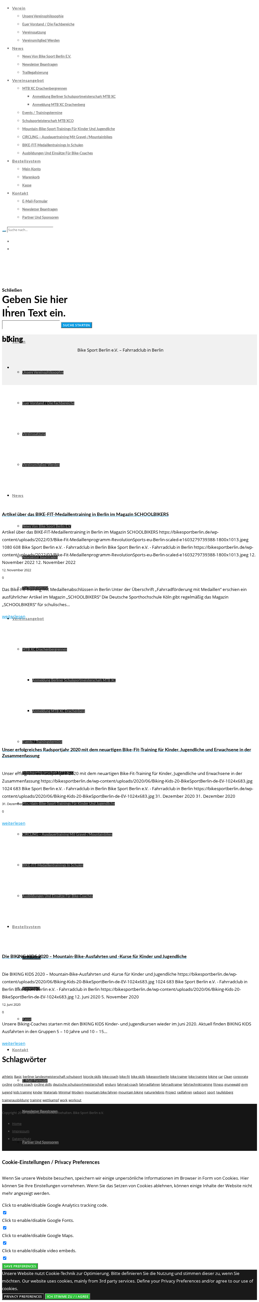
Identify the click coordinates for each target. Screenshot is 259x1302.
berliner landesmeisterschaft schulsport (52, 1076)
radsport (199, 1092)
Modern (78, 1092)
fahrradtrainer (171, 1084)
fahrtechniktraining (197, 1084)
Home (16, 1123)
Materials (50, 1092)
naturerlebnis (154, 1092)
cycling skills (43, 1084)
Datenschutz (21, 1138)
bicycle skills (92, 1076)
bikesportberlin (157, 1076)
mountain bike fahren (101, 1092)
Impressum (20, 1131)
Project (170, 1092)
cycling (7, 1084)
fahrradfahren (149, 1084)
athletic (7, 1076)
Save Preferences (20, 1266)
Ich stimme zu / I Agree (68, 1296)
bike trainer (178, 1076)
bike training (197, 1076)
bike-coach (110, 1076)
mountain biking (130, 1092)
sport (211, 1092)
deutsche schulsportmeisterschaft (78, 1084)
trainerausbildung (15, 1100)
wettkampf (50, 1100)
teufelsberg (224, 1092)
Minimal (64, 1092)
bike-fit (124, 1076)
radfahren (184, 1092)
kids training (22, 1092)
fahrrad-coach (127, 1084)
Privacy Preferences (23, 1296)
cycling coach (23, 1084)
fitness (218, 1084)
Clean (228, 1076)
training (35, 1100)
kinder (37, 1092)
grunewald (232, 1084)
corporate (240, 1076)
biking (212, 1076)
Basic (18, 1076)
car (220, 1076)
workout (75, 1100)
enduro (110, 1084)
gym (244, 1084)
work (64, 1100)
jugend (7, 1092)
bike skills (138, 1076)
